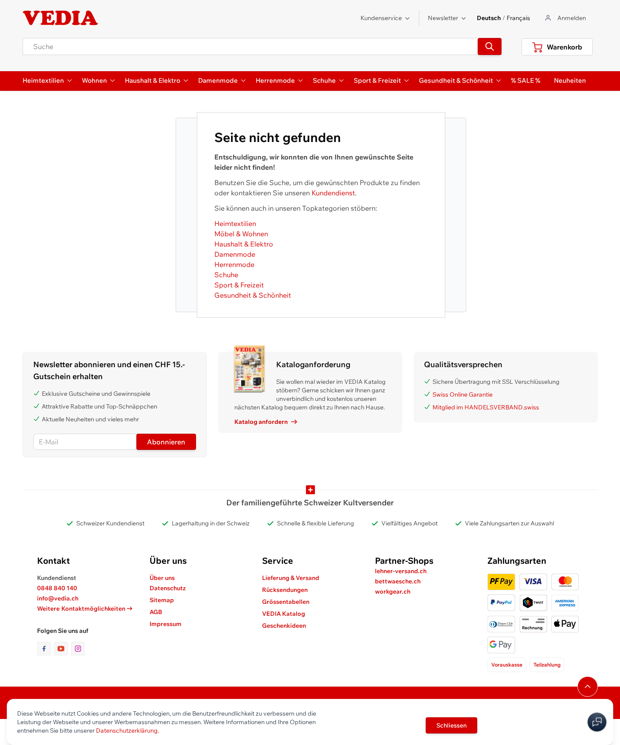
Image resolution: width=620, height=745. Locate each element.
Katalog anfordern (261, 422)
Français (518, 18)
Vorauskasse (506, 664)
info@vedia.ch (57, 598)
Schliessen (451, 725)
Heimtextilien (235, 223)
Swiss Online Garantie (463, 394)
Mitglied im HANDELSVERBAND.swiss (486, 407)
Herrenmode (234, 264)
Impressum (166, 624)
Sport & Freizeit (239, 285)
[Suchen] (490, 46)
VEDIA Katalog (283, 613)
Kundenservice (381, 18)
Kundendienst (333, 192)
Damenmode (234, 254)
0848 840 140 (57, 588)
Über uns (162, 578)
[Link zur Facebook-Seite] (45, 648)
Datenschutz (168, 588)
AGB (156, 612)
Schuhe (226, 274)
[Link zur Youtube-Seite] (62, 648)
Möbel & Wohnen (241, 233)
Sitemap (162, 600)
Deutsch (489, 18)
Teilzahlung (547, 664)
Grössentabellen (285, 602)
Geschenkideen (284, 625)
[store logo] (60, 18)
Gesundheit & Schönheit (252, 295)
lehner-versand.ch (401, 571)
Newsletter (443, 18)
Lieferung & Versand (290, 578)
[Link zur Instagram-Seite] (78, 648)
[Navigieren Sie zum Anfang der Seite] (587, 686)
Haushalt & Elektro (243, 244)
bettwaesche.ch (398, 581)
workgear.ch (392, 591)
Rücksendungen (285, 590)
